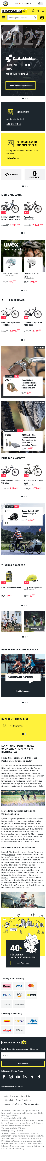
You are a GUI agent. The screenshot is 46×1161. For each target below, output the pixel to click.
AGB (6, 1096)
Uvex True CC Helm (11, 274)
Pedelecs (4, 878)
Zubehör (23, 829)
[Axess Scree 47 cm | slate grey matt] (34, 206)
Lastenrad (23, 852)
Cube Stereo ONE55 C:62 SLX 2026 (11, 481)
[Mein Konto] (37, 10)
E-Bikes (28, 826)
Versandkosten (33, 1111)
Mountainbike (10, 855)
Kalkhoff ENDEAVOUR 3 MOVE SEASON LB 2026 (10, 218)
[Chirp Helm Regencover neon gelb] (34, 576)
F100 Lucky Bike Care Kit (11, 588)
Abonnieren (23, 1063)
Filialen (4, 768)
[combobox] (22, 17)
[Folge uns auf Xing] (32, 1076)
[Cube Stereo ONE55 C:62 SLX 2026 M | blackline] (11, 469)
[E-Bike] (11, 621)
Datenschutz (9, 1100)
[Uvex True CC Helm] (12, 263)
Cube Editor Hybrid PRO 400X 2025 (33, 323)
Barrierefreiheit (26, 1096)
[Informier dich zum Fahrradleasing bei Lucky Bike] (23, 675)
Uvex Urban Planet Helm (31, 275)
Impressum (14, 1096)
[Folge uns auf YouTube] (17, 1076)
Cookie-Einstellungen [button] (23, 1100)
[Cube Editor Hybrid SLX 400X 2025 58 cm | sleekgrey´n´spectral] (11, 311)
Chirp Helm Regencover (33, 588)
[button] (3, 18)
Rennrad (16, 852)
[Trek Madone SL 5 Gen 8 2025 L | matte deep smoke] (34, 469)
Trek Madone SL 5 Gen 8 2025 (33, 481)
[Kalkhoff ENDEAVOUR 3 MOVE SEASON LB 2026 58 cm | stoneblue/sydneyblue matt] (11, 206)
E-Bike (9, 852)
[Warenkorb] (43, 10)
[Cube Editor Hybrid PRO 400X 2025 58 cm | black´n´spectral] (34, 311)
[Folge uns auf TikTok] (39, 1076)
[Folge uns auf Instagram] (10, 1076)
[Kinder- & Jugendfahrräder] (34, 621)
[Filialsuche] (33, 10)
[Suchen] (34, 17)
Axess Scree (29, 217)
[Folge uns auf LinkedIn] (24, 1076)
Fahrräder (31, 875)
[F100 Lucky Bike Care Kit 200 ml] (11, 576)
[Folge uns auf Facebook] (3, 1076)
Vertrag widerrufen (31, 1104)
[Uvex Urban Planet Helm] (33, 263)
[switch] (40, 3)
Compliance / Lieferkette (13, 1104)
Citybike (31, 852)
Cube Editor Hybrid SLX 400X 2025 (10, 323)
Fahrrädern (18, 826)
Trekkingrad (38, 852)
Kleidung (4, 829)
